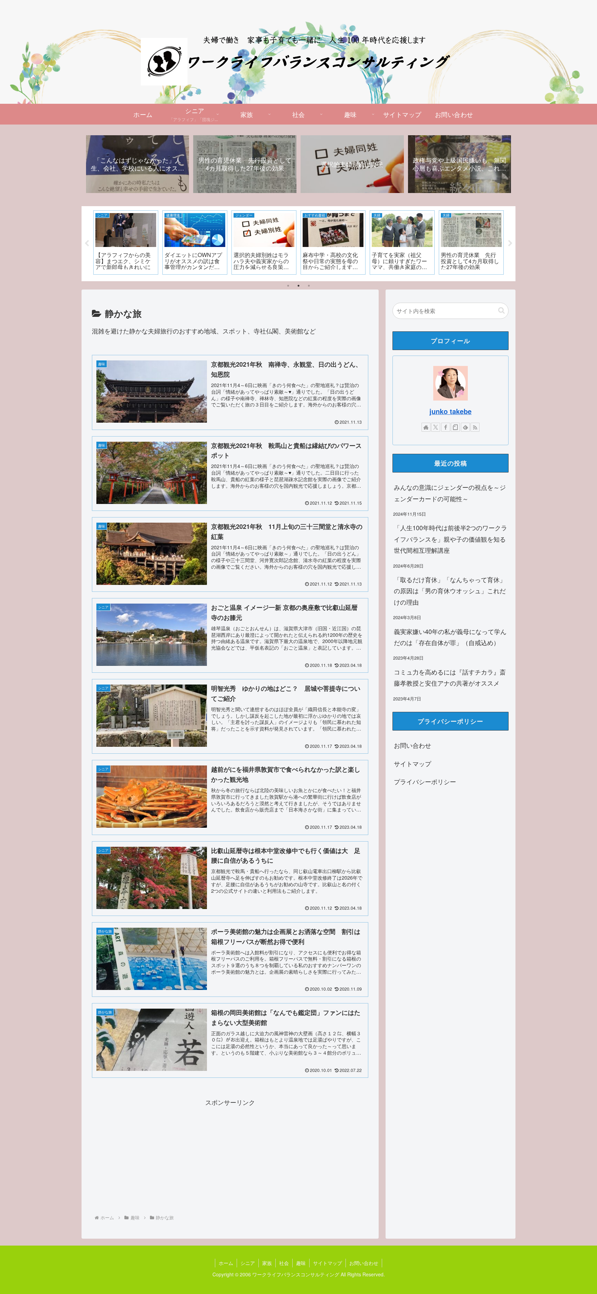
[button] (501, 310)
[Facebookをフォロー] (445, 427)
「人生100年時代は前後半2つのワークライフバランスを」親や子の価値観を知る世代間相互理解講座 (450, 538)
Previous (86, 243)
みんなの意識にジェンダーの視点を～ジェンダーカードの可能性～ (450, 493)
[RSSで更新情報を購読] (475, 427)
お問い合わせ (412, 745)
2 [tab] (298, 285)
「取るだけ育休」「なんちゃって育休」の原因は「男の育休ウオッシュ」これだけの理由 (450, 590)
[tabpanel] (126, 242)
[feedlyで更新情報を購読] (465, 427)
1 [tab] (288, 285)
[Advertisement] (230, 1156)
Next (510, 243)
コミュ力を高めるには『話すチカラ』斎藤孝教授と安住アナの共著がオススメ (450, 677)
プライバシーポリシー (425, 781)
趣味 (301, 1262)
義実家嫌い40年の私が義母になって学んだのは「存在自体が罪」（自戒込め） (450, 637)
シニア (247, 1262)
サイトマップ (412, 763)
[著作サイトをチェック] (425, 427)
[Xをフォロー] (435, 427)
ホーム (226, 1262)
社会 (284, 1262)
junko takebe (450, 411)
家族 (267, 1262)
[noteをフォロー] (455, 427)
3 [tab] (308, 285)
